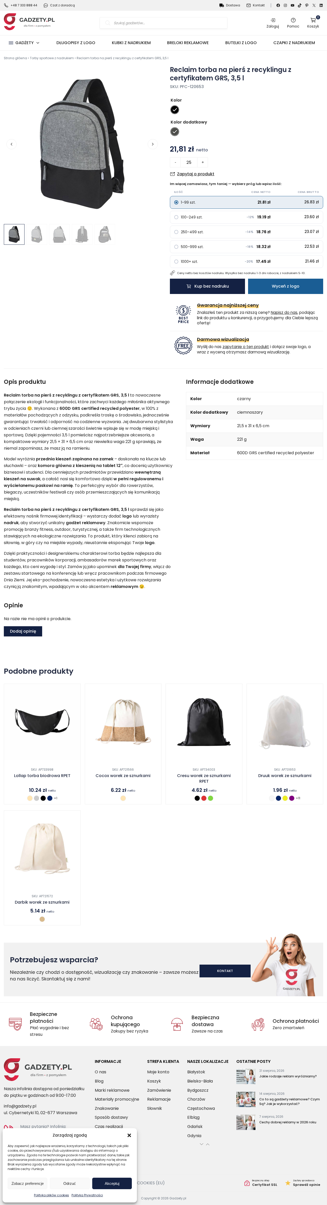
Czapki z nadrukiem (294, 43)
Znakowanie (107, 1108)
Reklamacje (159, 1099)
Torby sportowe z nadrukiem (52, 58)
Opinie (302, 1183)
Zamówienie (159, 1090)
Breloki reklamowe (188, 43)
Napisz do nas (284, 312)
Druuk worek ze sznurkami (284, 776)
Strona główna (15, 58)
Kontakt (259, 5)
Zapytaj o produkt (195, 174)
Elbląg (193, 1118)
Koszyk (313, 23)
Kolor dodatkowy (189, 122)
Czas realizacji (109, 1126)
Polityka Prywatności (87, 1195)
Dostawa (233, 5)
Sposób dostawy (111, 1118)
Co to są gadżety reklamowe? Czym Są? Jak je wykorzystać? (289, 1101)
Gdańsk (195, 1126)
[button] (129, 1135)
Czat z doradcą (62, 5)
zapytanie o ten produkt (246, 346)
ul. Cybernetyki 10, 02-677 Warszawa (40, 1113)
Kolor (176, 100)
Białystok (196, 1072)
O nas (100, 1072)
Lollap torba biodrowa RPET (42, 776)
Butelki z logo (241, 43)
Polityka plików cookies (51, 1195)
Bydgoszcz (197, 1090)
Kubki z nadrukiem (131, 43)
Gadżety (24, 43)
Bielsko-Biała (200, 1081)
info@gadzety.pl (20, 1106)
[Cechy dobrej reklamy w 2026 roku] (245, 1123)
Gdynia (194, 1136)
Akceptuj (112, 1183)
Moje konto (158, 1072)
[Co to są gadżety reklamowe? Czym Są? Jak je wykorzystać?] (245, 1100)
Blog (99, 1081)
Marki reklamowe (112, 1090)
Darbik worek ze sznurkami (42, 902)
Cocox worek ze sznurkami (123, 776)
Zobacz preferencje (27, 1183)
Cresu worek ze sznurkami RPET (204, 778)
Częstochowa (201, 1108)
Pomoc (293, 26)
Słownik (154, 1108)
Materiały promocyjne (117, 1099)
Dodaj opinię (23, 631)
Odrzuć (69, 1183)
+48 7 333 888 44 (23, 5)
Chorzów (196, 1099)
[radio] (175, 110)
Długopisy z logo (75, 43)
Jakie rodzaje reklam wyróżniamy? (288, 1076)
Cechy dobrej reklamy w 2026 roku (287, 1122)
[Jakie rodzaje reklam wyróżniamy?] (245, 1077)
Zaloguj (272, 26)
